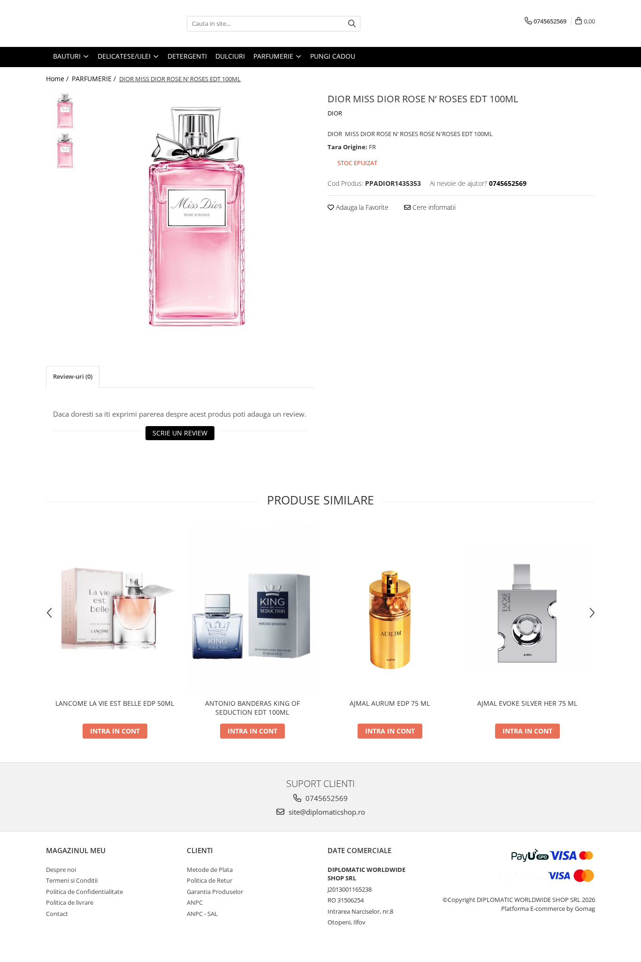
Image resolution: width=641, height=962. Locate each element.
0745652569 (326, 798)
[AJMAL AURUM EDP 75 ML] (390, 609)
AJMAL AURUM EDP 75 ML (390, 703)
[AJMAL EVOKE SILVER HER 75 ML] (527, 609)
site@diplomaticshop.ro (326, 812)
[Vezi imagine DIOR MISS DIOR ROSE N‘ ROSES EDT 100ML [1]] (65, 150)
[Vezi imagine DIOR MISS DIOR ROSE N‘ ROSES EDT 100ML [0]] (65, 110)
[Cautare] (351, 23)
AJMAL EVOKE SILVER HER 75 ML (527, 703)
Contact (57, 913)
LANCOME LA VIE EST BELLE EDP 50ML (114, 703)
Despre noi (61, 869)
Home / (58, 78)
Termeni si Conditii (72, 880)
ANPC (195, 902)
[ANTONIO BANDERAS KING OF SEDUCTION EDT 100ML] (252, 609)
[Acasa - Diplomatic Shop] (93, 23)
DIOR (335, 113)
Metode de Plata (210, 869)
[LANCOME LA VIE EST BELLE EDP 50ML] (115, 609)
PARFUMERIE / (95, 78)
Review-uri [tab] (72, 376)
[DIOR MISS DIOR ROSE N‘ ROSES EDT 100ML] (202, 214)
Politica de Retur (209, 880)
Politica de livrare (69, 902)
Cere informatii (433, 207)
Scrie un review (180, 432)
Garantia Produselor (215, 891)
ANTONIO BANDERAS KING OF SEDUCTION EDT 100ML (252, 708)
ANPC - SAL (202, 913)
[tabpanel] (202, 214)
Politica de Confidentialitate (84, 891)
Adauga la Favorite (361, 207)
